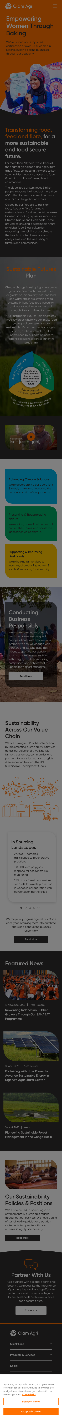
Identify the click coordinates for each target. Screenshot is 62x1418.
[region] (31, 1396)
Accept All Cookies (31, 1411)
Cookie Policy (29, 1394)
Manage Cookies (31, 1401)
